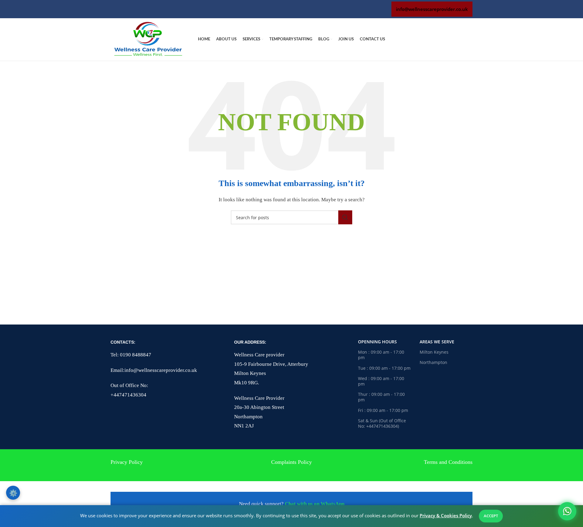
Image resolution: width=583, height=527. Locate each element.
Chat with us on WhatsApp (314, 504)
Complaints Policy (291, 462)
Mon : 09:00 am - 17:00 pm (381, 354)
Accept (491, 515)
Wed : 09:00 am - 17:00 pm (381, 381)
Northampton (433, 362)
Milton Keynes (434, 352)
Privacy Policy (127, 462)
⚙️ (13, 492)
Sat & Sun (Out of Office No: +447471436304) (382, 423)
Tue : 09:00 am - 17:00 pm (384, 368)
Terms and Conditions (448, 462)
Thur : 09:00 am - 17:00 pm (381, 397)
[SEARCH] (345, 217)
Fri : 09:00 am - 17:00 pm (383, 410)
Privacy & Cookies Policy (446, 515)
